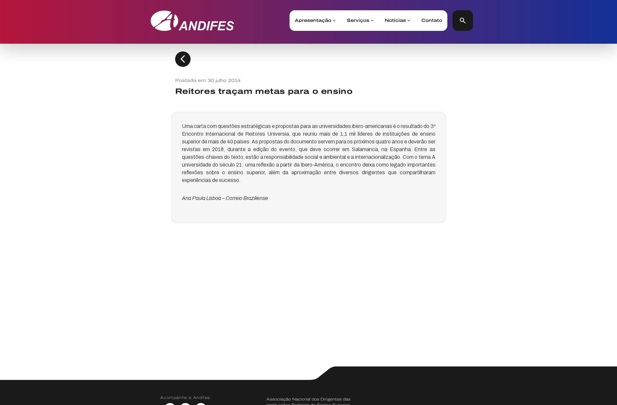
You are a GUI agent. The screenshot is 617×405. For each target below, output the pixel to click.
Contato (431, 20)
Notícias (395, 20)
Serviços (358, 20)
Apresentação (313, 20)
